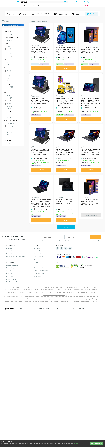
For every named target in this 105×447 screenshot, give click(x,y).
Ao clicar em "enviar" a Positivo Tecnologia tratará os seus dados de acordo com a (73, 240)
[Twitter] (66, 248)
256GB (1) (9, 134)
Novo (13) (9, 143)
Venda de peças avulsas (41, 270)
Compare (36, 45)
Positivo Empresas (11, 268)
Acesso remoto (38, 256)
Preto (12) (9, 98)
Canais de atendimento (40, 253)
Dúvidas (36, 259)
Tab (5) (8, 46)
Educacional (9, 273)
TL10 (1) (9, 49)
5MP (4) (9, 109)
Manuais (36, 265)
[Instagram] (61, 248)
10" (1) (8, 73)
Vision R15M (36, 5)
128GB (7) (9, 132)
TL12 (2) (9, 51)
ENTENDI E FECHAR (96, 443)
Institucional (9, 248)
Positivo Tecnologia (12, 265)
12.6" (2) (9, 78)
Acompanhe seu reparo (40, 251)
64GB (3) (9, 137)
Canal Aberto (37, 276)
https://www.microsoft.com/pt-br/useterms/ (54, 295)
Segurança (62, 5)
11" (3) (8, 76)
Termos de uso (10, 251)
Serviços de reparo (39, 273)
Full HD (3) (10, 87)
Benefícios (93, 13)
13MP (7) (9, 106)
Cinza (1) (9, 95)
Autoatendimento (39, 248)
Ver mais (66, 227)
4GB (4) (9, 62)
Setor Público (10, 270)
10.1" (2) (9, 71)
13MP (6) (9, 115)
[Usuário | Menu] (84, 2)
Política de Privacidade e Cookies (96, 240)
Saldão (75, 5)
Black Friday (9, 276)
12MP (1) (9, 104)
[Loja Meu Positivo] (22, 2)
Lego (69, 5)
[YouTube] (70, 248)
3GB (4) (9, 60)
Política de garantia (11, 253)
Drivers (36, 262)
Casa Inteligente (52, 5)
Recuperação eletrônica (41, 268)
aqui (32, 445)
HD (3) (8, 89)
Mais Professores (11, 279)
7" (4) (8, 81)
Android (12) (10, 40)
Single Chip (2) (11, 126)
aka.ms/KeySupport (13, 292)
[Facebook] (57, 248)
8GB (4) (9, 65)
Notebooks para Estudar (13, 282)
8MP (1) (9, 117)
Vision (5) (9, 54)
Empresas (79, 2)
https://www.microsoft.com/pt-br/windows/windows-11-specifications (70, 301)
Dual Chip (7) (10, 123)
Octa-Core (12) (11, 34)
